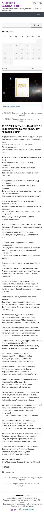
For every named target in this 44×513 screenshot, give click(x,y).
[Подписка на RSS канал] (16, 509)
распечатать (9, 472)
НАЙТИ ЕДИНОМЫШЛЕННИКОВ (11, 106)
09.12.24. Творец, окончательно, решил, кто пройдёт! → (22, 120)
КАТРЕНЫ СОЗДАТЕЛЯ (22, 495)
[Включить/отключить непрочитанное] (11, 510)
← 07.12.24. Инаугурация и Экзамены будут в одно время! (22, 114)
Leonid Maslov (22, 498)
